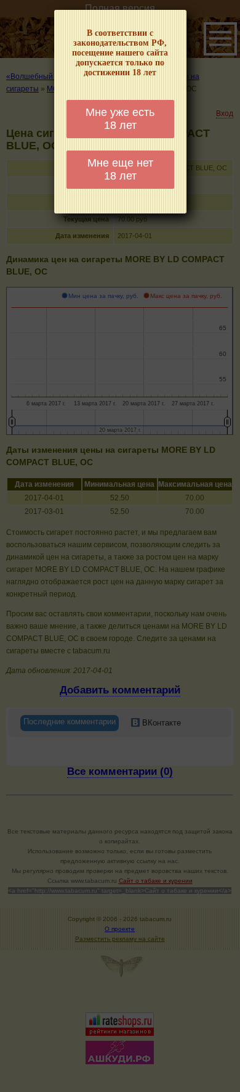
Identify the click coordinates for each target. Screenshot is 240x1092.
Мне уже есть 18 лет (120, 118)
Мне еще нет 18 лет (120, 169)
